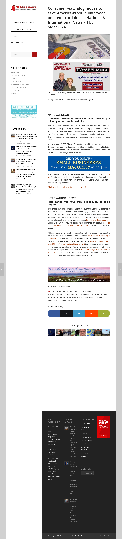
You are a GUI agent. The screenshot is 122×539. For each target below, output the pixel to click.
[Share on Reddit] (91, 313)
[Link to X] (101, 536)
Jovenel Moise (83, 297)
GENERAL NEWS (16, 81)
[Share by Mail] (104, 313)
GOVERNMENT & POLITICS (20, 84)
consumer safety (62, 294)
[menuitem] (24, 23)
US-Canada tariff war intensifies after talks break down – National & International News (26, 161)
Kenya (99, 297)
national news (54, 300)
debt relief (98, 294)
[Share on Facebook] (54, 313)
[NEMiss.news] (24, 8)
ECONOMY (14, 78)
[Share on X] (66, 313)
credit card (74, 294)
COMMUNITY (15, 72)
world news (73, 300)
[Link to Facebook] (104, 536)
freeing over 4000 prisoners (97, 220)
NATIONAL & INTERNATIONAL (21, 87)
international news (68, 297)
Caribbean (73, 291)
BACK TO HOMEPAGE (75, 536)
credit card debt (87, 294)
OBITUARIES (15, 91)
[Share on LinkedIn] (79, 313)
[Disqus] (79, 374)
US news (64, 300)
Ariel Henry (63, 291)
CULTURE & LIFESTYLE (18, 75)
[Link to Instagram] (108, 536)
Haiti (58, 297)
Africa (55, 291)
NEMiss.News (67, 286)
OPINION (14, 94)
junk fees (93, 297)
